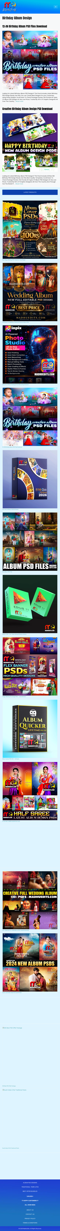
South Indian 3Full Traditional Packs (10, 1148)
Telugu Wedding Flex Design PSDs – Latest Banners (14, 696)
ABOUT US (30, 1210)
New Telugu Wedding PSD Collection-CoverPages (13, 259)
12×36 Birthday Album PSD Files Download (24, 26)
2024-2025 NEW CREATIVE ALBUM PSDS (12, 992)
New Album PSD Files (7, 571)
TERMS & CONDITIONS (30, 1223)
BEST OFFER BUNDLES (30, 1191)
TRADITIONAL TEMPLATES (30, 1187)
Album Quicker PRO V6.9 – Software (10, 759)
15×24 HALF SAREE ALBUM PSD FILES (11, 821)
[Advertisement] (30, 847)
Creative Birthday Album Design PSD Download (27, 109)
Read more (19, 101)
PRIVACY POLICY (30, 1218)
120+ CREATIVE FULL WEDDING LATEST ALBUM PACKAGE (15, 930)
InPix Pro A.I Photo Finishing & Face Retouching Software (15, 384)
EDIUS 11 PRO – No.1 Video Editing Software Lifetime (14, 634)
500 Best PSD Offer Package (9, 1086)
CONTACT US (30, 1214)
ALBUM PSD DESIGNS (30, 1182)
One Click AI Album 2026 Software (10, 509)
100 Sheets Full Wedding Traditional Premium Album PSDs (15, 322)
